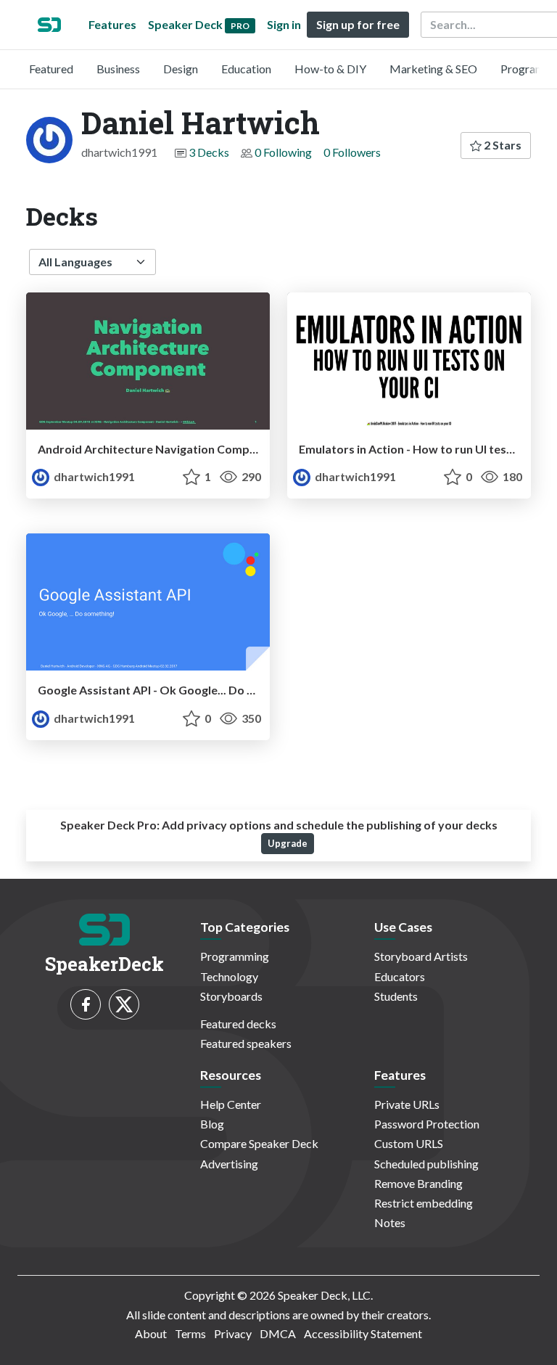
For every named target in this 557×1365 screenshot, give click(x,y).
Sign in (284, 24)
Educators (399, 976)
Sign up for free (358, 24)
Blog (212, 1124)
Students (396, 996)
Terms (190, 1333)
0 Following (283, 152)
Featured (51, 68)
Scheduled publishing (426, 1164)
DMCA (278, 1333)
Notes (389, 1222)
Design (180, 68)
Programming (234, 956)
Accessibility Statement (363, 1333)
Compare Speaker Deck (259, 1143)
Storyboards (231, 996)
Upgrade (288, 843)
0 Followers (352, 152)
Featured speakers (246, 1043)
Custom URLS (408, 1143)
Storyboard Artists (421, 956)
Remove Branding (418, 1183)
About (151, 1333)
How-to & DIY (330, 68)
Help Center (230, 1104)
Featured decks (238, 1023)
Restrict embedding (423, 1203)
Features (112, 24)
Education (246, 68)
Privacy (233, 1333)
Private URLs (407, 1104)
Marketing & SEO (433, 68)
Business (118, 68)
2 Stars (501, 145)
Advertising (229, 1164)
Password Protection (426, 1124)
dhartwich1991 (93, 476)
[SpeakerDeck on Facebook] (85, 1004)
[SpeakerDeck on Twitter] (124, 1004)
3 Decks (209, 152)
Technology (229, 976)
